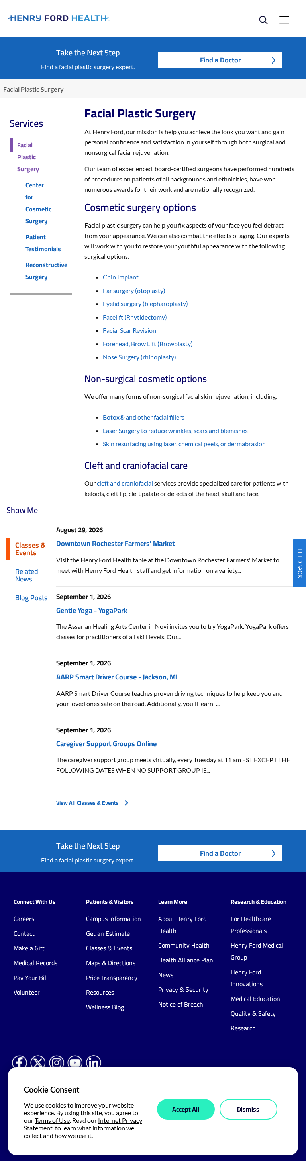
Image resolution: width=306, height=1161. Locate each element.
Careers (24, 919)
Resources (100, 992)
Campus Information (113, 919)
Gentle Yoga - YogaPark (91, 610)
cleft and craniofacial (125, 483)
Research (243, 1028)
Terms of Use (52, 1120)
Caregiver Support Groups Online (106, 743)
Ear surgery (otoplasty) (134, 290)
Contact (24, 933)
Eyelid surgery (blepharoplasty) (145, 303)
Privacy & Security (183, 989)
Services (26, 123)
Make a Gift (29, 948)
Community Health (184, 945)
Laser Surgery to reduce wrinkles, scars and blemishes (175, 430)
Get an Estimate (108, 933)
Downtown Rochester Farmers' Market (115, 543)
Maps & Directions (110, 963)
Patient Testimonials (43, 243)
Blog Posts (31, 597)
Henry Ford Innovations (247, 978)
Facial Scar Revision (129, 330)
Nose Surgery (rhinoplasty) (139, 357)
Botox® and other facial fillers (143, 417)
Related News (26, 574)
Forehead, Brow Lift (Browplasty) (148, 343)
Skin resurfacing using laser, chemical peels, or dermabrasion (184, 443)
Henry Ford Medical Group (257, 951)
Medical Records (35, 963)
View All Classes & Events (87, 803)
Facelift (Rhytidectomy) (135, 317)
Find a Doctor (220, 59)
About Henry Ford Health (182, 925)
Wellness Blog (105, 1007)
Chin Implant (121, 277)
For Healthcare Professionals (251, 925)
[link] (80, 18)
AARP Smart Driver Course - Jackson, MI (117, 676)
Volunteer (27, 992)
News (165, 975)
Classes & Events (30, 548)
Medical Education (255, 999)
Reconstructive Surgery (46, 271)
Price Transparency (111, 977)
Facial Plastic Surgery (28, 157)
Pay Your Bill (31, 977)
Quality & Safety (253, 1013)
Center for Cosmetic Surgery (38, 203)
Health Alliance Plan (185, 960)
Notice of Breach (180, 1004)
